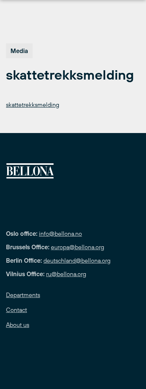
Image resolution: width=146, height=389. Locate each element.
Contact (16, 309)
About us (17, 324)
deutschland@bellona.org (76, 260)
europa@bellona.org (77, 247)
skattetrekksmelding (32, 104)
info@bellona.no (60, 233)
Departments (23, 294)
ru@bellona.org (66, 274)
